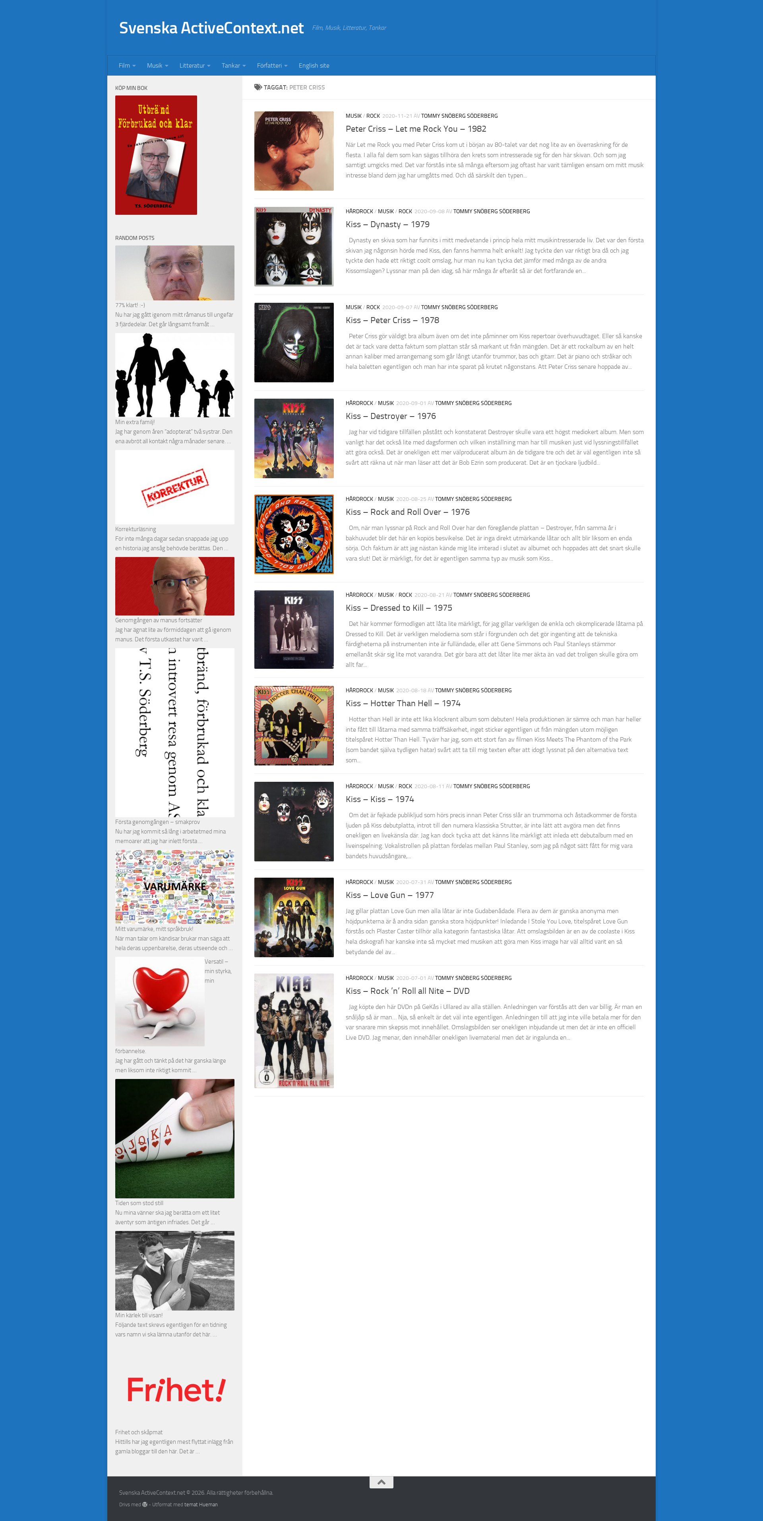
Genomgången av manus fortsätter (158, 620)
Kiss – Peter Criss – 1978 (392, 320)
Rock (373, 116)
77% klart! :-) (130, 305)
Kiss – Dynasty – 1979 (388, 224)
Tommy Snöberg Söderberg (459, 116)
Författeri (269, 65)
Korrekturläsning (135, 529)
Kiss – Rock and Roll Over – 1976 (408, 512)
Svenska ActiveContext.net (211, 28)
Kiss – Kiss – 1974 (380, 799)
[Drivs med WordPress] (144, 1504)
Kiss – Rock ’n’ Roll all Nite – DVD (408, 991)
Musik (155, 65)
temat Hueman (201, 1504)
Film (124, 65)
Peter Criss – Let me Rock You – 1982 (416, 129)
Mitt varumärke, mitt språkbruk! (154, 929)
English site (314, 65)
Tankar (231, 65)
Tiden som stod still (139, 1203)
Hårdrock (359, 211)
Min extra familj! (135, 422)
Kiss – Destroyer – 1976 (391, 416)
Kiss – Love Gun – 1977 (390, 895)
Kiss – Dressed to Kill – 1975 (399, 608)
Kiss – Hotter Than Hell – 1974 (403, 703)
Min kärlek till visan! (139, 1315)
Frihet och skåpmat (139, 1432)
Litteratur (192, 65)
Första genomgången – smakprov (157, 822)
